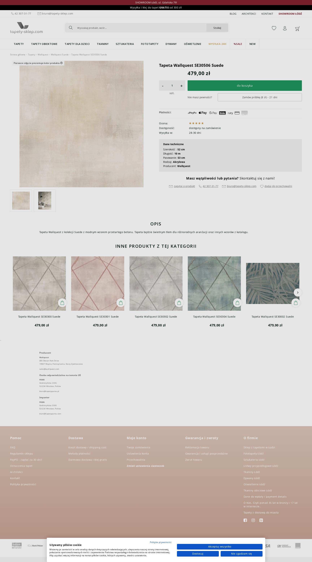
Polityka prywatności (161, 542)
